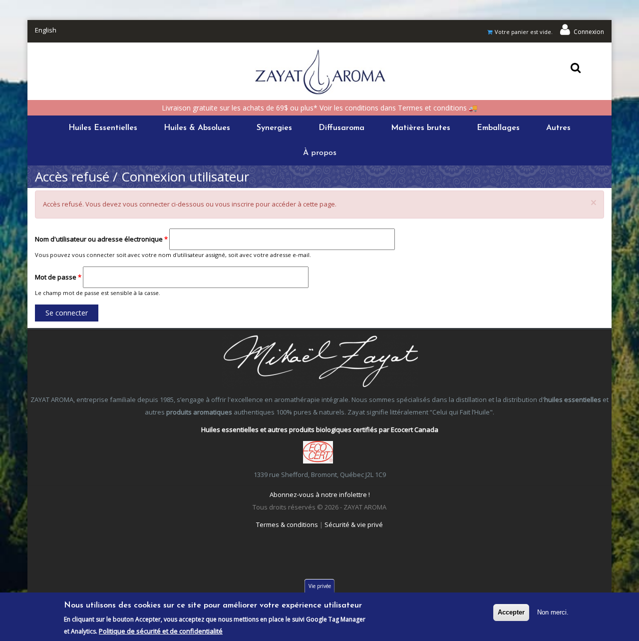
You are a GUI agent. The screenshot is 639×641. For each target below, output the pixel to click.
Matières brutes (420, 128)
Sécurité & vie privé (353, 524)
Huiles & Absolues (197, 128)
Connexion (589, 32)
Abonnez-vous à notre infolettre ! (320, 494)
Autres (558, 128)
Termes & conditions (287, 524)
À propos (319, 153)
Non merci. (553, 612)
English (45, 30)
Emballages (498, 128)
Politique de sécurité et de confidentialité (161, 631)
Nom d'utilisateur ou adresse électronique (101, 239)
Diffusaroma (341, 128)
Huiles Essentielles (102, 128)
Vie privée (320, 586)
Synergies (274, 128)
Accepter (511, 612)
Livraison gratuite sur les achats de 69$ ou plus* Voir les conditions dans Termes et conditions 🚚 (319, 107)
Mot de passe (58, 277)
